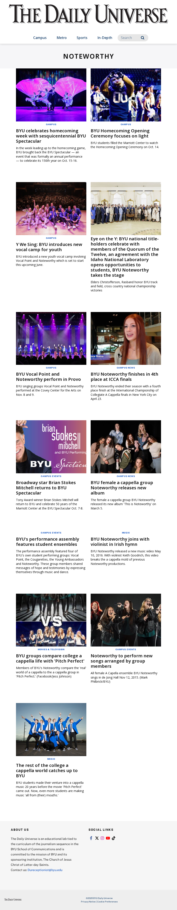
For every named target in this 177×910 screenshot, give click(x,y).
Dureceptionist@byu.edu (45, 870)
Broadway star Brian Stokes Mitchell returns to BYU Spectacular (46, 488)
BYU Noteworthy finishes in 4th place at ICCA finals (124, 376)
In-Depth (104, 37)
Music (126, 532)
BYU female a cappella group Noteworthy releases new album (122, 488)
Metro (62, 37)
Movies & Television (51, 649)
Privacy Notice (88, 901)
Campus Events (51, 476)
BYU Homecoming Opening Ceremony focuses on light (120, 133)
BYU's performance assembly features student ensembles (47, 541)
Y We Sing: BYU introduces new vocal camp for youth (49, 246)
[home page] (88, 18)
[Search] (142, 38)
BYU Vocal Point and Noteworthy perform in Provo (48, 376)
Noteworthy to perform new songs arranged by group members (122, 661)
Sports (82, 37)
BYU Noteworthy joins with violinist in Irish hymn (120, 541)
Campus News (126, 367)
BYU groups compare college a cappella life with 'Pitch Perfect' (50, 658)
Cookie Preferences (107, 901)
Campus (40, 37)
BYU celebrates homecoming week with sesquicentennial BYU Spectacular (51, 136)
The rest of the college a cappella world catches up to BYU (47, 770)
